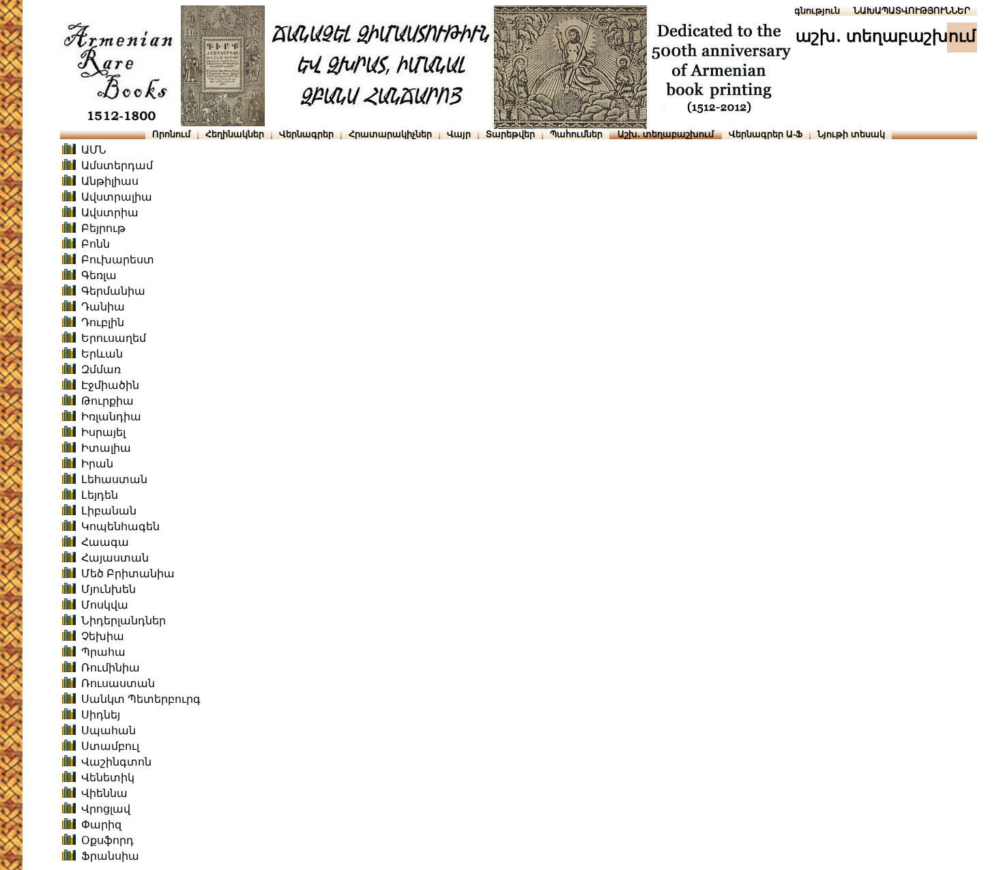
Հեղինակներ (234, 134)
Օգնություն (813, 10)
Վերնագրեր (306, 134)
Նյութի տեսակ (851, 134)
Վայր (459, 134)
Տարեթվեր (510, 134)
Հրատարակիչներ (390, 134)
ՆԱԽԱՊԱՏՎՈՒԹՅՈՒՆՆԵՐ (912, 10)
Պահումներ (576, 134)
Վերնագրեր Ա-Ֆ (765, 134)
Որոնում (171, 134)
